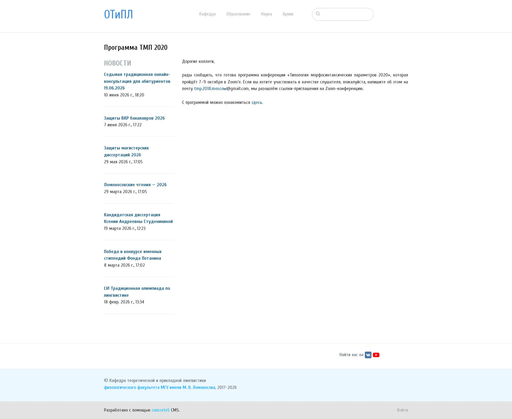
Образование (238, 14)
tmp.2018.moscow (210, 88)
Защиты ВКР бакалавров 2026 (134, 118)
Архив (288, 14)
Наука (266, 14)
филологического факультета (131, 387)
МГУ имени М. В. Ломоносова (188, 387)
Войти (402, 410)
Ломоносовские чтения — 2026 (135, 185)
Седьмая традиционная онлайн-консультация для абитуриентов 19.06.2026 (137, 81)
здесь (256, 102)
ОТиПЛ (118, 15)
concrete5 (161, 410)
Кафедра (207, 14)
